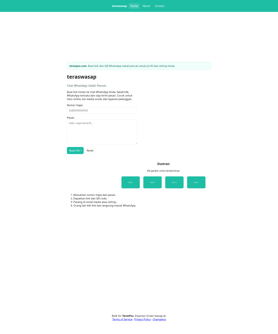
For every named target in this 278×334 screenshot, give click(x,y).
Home (134, 6)
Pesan (70, 117)
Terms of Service (122, 319)
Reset (90, 150)
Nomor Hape (75, 105)
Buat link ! (75, 150)
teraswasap (119, 6)
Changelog (159, 319)
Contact (159, 6)
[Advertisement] (163, 232)
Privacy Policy (142, 319)
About (146, 6)
